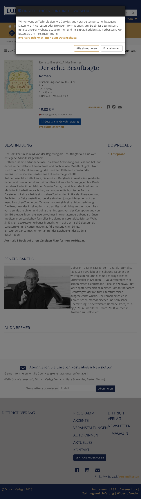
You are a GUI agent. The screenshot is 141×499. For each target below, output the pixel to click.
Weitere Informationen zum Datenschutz (47, 37)
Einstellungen (111, 48)
